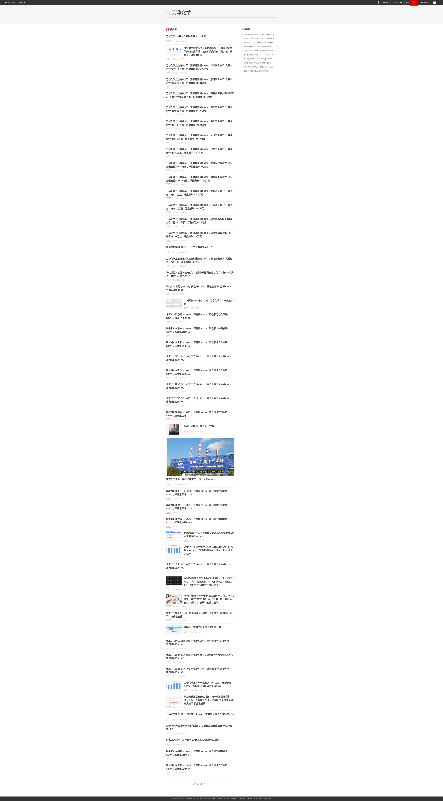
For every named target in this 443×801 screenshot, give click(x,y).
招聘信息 (220, 799)
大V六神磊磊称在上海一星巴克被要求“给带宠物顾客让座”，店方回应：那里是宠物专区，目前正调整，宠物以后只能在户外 (260, 59)
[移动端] (379, 2)
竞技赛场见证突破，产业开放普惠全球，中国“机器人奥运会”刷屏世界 (260, 63)
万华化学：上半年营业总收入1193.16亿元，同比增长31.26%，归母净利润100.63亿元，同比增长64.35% (208, 550)
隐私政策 (233, 799)
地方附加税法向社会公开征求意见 (256, 71)
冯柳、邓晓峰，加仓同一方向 (199, 426)
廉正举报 (261, 799)
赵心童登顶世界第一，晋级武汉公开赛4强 (259, 38)
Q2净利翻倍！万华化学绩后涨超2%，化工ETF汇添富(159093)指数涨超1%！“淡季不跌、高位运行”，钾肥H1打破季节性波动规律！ (209, 581)
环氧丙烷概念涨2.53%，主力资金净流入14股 (189, 247)
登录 (414, 2)
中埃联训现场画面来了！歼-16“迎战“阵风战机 (260, 55)
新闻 (168, 745)
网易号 (168, 41)
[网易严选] (394, 2)
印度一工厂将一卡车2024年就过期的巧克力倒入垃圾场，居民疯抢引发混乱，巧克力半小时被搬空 (260, 51)
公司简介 (206, 799)
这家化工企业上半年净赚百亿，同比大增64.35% (190, 479)
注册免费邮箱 (423, 2)
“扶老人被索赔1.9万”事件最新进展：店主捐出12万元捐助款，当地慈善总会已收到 (260, 67)
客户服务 (226, 799)
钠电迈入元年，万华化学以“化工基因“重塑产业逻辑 (192, 739)
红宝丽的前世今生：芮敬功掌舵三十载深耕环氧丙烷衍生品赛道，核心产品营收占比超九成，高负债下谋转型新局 (208, 51)
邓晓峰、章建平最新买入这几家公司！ (203, 627)
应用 (13, 2)
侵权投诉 (268, 799)
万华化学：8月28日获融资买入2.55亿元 (186, 36)
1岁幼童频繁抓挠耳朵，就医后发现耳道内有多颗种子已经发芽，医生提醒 (260, 34)
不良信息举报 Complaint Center (247, 799)
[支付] (401, 2)
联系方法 (213, 799)
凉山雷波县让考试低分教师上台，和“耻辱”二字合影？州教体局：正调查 (260, 43)
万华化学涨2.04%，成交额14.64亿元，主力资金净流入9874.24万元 (200, 714)
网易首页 (7, 2)
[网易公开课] (386, 2)
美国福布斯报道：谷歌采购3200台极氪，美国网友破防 (260, 47)
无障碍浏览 (21, 2)
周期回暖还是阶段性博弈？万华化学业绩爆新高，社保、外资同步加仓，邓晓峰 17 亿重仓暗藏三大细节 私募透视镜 (209, 700)
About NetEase (197, 799)
